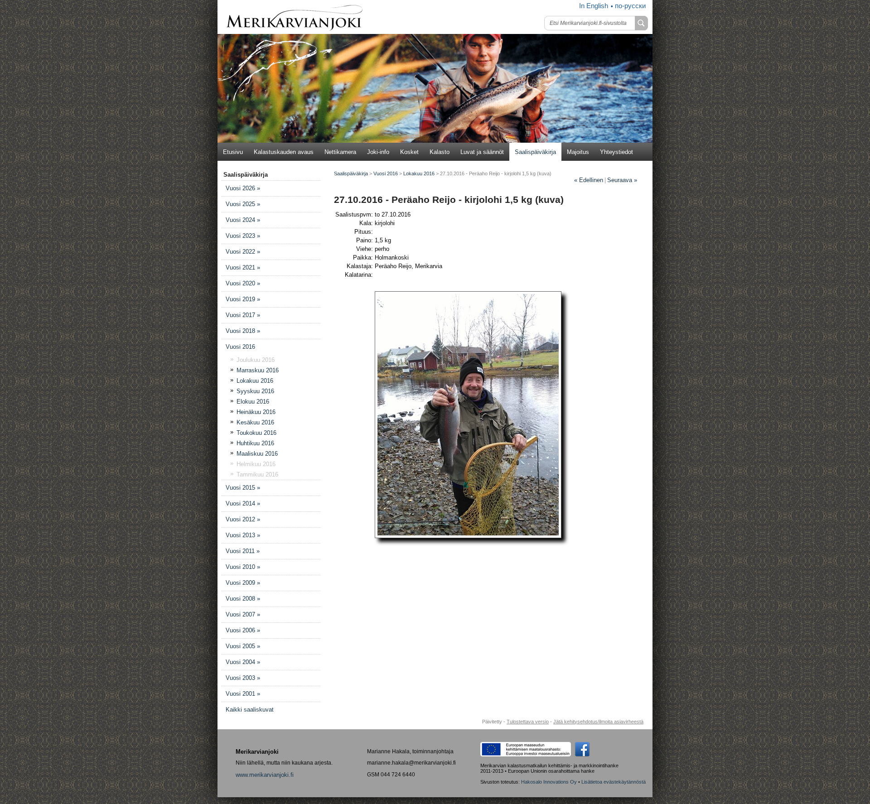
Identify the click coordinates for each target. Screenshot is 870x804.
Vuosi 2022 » (243, 251)
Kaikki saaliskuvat (250, 709)
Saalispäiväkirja (535, 152)
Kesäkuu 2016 (255, 422)
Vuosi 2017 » (243, 315)
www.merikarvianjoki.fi (265, 774)
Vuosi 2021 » (243, 267)
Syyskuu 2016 (255, 391)
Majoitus (578, 152)
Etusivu (233, 152)
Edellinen (588, 180)
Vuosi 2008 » (243, 598)
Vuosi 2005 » (243, 646)
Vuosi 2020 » (243, 283)
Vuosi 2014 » (243, 503)
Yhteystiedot (616, 152)
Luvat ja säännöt (482, 152)
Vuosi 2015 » (243, 487)
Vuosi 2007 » (243, 614)
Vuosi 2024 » (243, 220)
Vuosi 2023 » (243, 235)
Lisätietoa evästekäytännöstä (613, 782)
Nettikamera (340, 152)
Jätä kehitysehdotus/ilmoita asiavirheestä (598, 721)
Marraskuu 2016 (258, 370)
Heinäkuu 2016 (256, 412)
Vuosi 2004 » (243, 662)
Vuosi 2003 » (243, 677)
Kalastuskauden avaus (284, 152)
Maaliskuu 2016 (257, 453)
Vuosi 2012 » (243, 519)
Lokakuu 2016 (255, 380)
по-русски (630, 6)
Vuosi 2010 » (243, 566)
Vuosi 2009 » (243, 582)
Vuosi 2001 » (243, 693)
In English (593, 6)
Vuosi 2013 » (243, 535)
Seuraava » (622, 180)
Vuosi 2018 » (243, 330)
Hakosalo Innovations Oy (549, 782)
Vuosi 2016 (240, 346)
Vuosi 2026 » (243, 188)
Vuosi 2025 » (243, 204)
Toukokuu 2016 (256, 432)
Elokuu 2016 (253, 401)
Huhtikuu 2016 (255, 443)
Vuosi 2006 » (243, 630)
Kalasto (440, 152)
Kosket (409, 152)
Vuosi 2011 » (243, 551)
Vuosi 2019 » (243, 299)
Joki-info (378, 152)
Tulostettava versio (528, 721)
